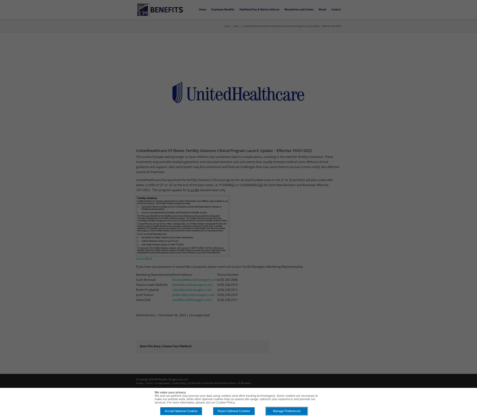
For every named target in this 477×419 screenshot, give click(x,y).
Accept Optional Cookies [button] (181, 411)
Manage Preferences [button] (287, 411)
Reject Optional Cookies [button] (234, 411)
